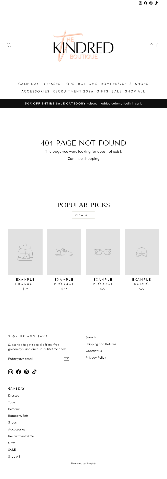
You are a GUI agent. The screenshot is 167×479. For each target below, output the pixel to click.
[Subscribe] (66, 358)
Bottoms (88, 84)
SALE (117, 91)
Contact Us (94, 351)
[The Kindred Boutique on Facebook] (18, 371)
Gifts (103, 91)
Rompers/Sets (116, 84)
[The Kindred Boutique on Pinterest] (26, 371)
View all (83, 215)
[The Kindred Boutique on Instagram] (10, 371)
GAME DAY (29, 84)
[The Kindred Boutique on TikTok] (34, 371)
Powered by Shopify (83, 463)
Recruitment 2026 (73, 91)
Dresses (52, 84)
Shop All (135, 91)
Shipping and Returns (101, 344)
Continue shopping (84, 158)
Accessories (35, 91)
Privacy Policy (96, 357)
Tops (69, 84)
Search (91, 337)
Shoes (142, 84)
